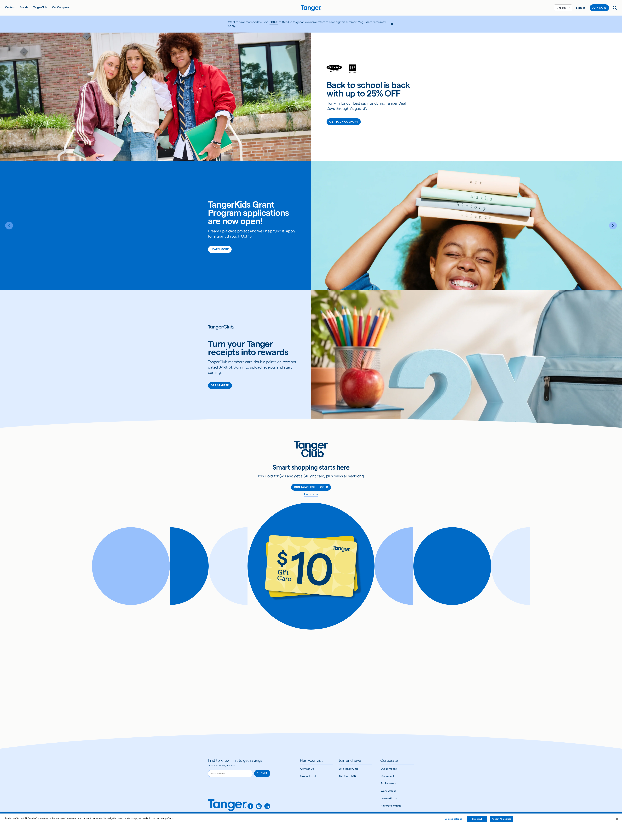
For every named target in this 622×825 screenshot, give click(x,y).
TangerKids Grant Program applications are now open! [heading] (248, 212)
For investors (388, 783)
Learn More (220, 249)
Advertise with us (391, 805)
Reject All (477, 819)
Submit (262, 773)
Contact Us (307, 768)
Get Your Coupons (343, 121)
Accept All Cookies (501, 819)
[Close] (616, 819)
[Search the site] (615, 8)
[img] (311, 8)
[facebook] (250, 806)
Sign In (580, 7)
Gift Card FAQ (347, 776)
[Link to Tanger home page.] (227, 807)
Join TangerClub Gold (311, 487)
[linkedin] (267, 806)
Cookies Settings (453, 819)
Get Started (220, 385)
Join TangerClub (348, 768)
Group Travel (308, 776)
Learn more (311, 494)
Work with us (388, 791)
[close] (392, 24)
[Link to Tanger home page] (311, 7)
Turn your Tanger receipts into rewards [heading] (248, 348)
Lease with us (389, 798)
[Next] (613, 225)
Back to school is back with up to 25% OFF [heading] (368, 89)
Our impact (387, 776)
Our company (389, 768)
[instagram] (259, 806)
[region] (311, 819)
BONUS (274, 22)
